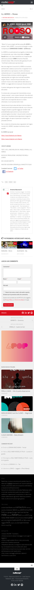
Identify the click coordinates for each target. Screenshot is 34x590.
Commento (6, 266)
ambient (3, 507)
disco (18, 510)
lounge (30, 515)
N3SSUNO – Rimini (6, 251)
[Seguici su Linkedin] (26, 313)
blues (10, 507)
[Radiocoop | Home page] (10, 2)
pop (15, 182)
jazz (20, 515)
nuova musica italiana (22, 518)
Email (19, 279)
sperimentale (24, 523)
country (3, 510)
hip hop (26, 512)
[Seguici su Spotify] (31, 313)
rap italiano (28, 520)
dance (15, 510)
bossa (14, 507)
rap (24, 520)
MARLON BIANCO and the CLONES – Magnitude (16, 413)
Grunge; (14, 512)
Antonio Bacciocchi (8, 17)
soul (18, 523)
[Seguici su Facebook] (23, 313)
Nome (5, 279)
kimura (23, 515)
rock (8, 522)
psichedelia (13, 520)
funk (3, 512)
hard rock (20, 512)
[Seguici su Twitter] (29, 313)
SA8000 (10, 483)
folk (30, 510)
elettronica (24, 510)
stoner (3, 525)
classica (28, 507)
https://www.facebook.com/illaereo (11, 135)
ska (16, 523)
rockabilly (12, 523)
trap (10, 525)
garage (10, 512)
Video (3, 9)
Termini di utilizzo (19, 300)
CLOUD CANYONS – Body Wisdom (12, 435)
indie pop (9, 515)
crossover (9, 510)
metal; (3, 518)
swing (6, 525)
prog (8, 520)
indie (6, 182)
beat (7, 507)
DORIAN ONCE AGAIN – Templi (17, 447)
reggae (3, 523)
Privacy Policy (9, 300)
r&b (22, 520)
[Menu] (31, 2)
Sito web (5, 285)
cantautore (20, 507)
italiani (10, 182)
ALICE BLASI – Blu (22, 251)
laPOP (27, 515)
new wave (10, 517)
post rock (3, 520)
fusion (6, 512)
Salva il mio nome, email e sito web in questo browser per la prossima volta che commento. (16, 293)
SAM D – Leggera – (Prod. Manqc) (19, 468)
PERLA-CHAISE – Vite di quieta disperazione (15, 391)
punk (19, 520)
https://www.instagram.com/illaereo (11, 139)
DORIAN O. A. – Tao (14, 464)
